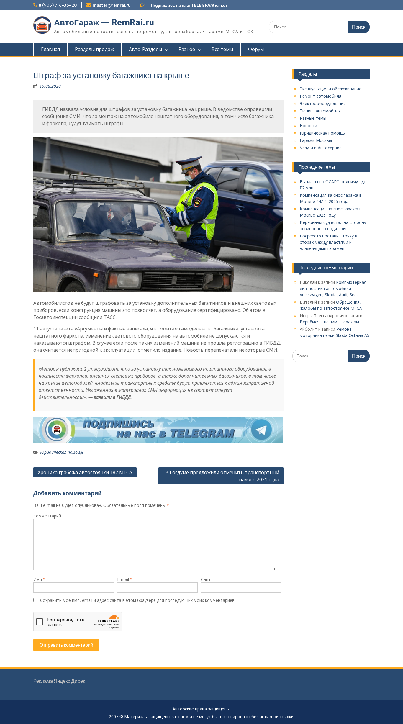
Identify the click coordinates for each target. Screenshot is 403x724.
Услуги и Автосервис (320, 147)
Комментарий (47, 516)
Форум (256, 49)
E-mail (124, 579)
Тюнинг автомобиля (320, 111)
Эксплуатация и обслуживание (330, 88)
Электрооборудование (323, 103)
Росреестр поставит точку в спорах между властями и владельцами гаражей (328, 242)
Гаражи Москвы (316, 140)
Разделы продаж (94, 49)
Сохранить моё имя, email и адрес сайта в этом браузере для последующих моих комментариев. (137, 600)
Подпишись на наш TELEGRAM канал (189, 5)
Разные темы (313, 118)
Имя (39, 579)
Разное (186, 49)
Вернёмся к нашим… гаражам (329, 322)
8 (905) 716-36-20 (58, 5)
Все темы (222, 49)
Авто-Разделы (145, 49)
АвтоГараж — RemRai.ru (104, 22)
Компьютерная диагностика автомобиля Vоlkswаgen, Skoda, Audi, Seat (333, 288)
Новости (308, 125)
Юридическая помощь (61, 452)
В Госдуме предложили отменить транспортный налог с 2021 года (222, 476)
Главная (50, 49)
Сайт (206, 579)
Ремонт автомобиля (320, 96)
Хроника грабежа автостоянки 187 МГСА (85, 472)
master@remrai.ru (111, 5)
